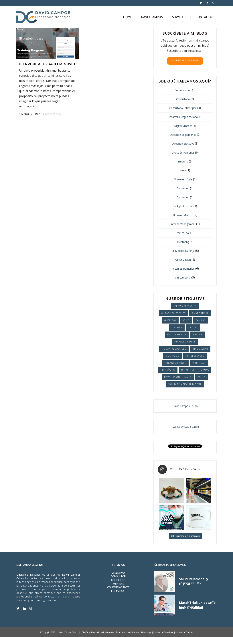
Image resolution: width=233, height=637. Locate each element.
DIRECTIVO (118, 572)
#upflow (170, 320)
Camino (200, 320)
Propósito (168, 370)
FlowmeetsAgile (183, 179)
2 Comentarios (50, 114)
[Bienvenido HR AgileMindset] (47, 43)
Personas (198, 362)
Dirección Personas (182, 152)
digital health (177, 334)
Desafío (177, 327)
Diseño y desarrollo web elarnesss (98, 632)
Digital (193, 327)
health (197, 334)
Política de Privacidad (163, 632)
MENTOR (118, 583)
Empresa (183, 161)
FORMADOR (118, 591)
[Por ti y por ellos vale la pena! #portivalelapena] (171, 517)
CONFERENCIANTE (118, 587)
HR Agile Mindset (183, 215)
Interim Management (183, 224)
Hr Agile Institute (183, 206)
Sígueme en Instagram (187, 536)
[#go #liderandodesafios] (198, 490)
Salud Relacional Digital (185, 384)
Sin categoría (183, 277)
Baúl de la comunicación (127, 632)
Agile (185, 320)
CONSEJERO (118, 580)
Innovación (200, 348)
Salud (201, 377)
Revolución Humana (177, 377)
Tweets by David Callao (185, 426)
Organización (183, 259)
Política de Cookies (184, 632)
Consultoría (183, 99)
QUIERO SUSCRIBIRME (185, 60)
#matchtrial (200, 313)
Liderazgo (172, 355)
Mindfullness (195, 355)
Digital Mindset (183, 126)
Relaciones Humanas (195, 370)
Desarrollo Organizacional (183, 117)
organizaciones (175, 362)
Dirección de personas (183, 134)
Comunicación (183, 90)
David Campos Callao (185, 406)
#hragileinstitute (173, 313)
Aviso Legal (146, 632)
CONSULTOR (118, 576)
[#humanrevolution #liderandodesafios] (198, 517)
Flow (183, 170)
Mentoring (183, 242)
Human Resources (174, 348)
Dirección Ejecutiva (183, 143)
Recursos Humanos (183, 268)
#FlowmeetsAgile (184, 306)
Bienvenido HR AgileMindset (47, 64)
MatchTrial (183, 233)
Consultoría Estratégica (183, 108)
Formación (183, 188)
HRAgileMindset (184, 341)
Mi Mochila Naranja (183, 250)
